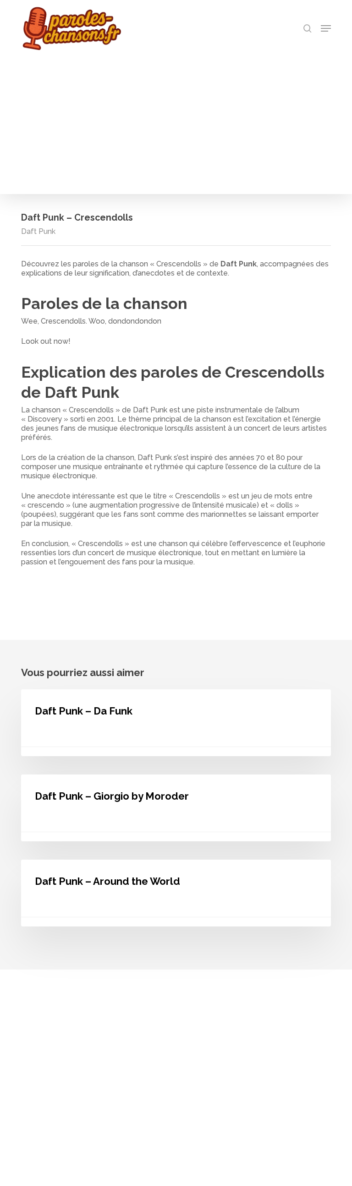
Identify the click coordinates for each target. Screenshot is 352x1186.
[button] (326, 28)
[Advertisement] (176, 120)
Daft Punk (38, 231)
